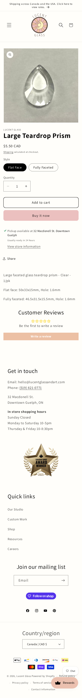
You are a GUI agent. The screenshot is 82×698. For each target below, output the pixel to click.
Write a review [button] (41, 336)
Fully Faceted (43, 167)
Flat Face (15, 167)
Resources (15, 539)
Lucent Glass (23, 676)
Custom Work (17, 519)
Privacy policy (20, 682)
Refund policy (67, 675)
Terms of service (42, 682)
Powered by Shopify (43, 676)
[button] (9, 25)
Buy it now (41, 215)
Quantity (9, 177)
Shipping (8, 151)
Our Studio (15, 509)
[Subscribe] (63, 580)
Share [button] (11, 258)
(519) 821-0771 (30, 387)
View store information (24, 246)
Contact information (43, 689)
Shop (11, 529)
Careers (13, 549)
